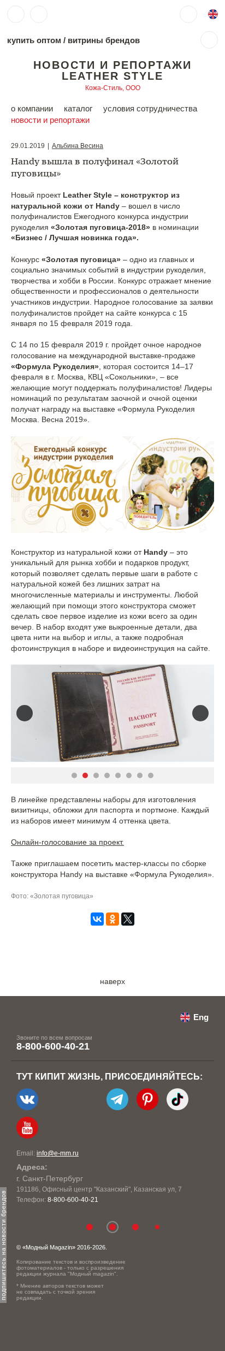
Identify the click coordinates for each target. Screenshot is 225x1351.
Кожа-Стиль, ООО (112, 88)
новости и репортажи (50, 120)
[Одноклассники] (112, 919)
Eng (201, 1017)
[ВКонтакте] (97, 919)
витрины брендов (104, 40)
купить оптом (34, 40)
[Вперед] (200, 713)
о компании (32, 108)
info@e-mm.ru (58, 1153)
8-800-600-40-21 (53, 1046)
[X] (127, 919)
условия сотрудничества (150, 108)
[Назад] (24, 713)
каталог (78, 108)
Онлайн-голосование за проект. (67, 842)
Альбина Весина (77, 146)
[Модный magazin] (85, 14)
